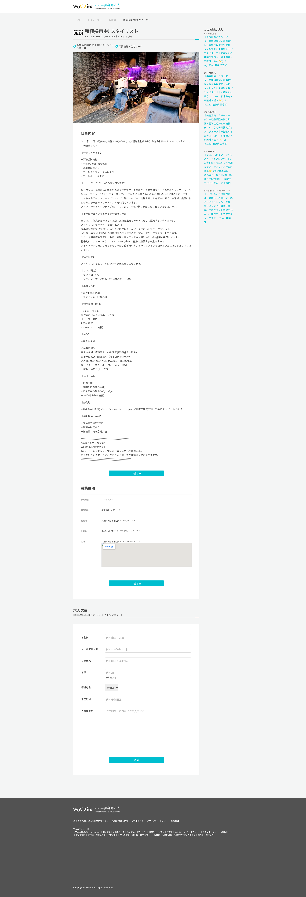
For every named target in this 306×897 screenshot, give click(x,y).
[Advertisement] (153, 859)
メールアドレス (89, 649)
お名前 (84, 637)
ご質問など (87, 711)
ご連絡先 (86, 660)
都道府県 (86, 687)
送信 (136, 760)
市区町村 (86, 699)
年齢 (83, 672)
